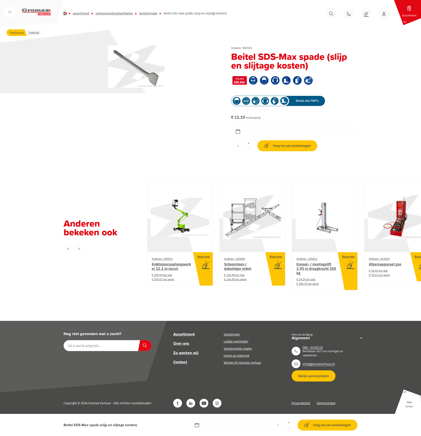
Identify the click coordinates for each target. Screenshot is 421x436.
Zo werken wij (185, 353)
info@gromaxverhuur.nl (319, 364)
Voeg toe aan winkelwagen (292, 145)
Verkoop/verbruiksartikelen (114, 13)
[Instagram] (217, 403)
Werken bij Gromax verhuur (242, 362)
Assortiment (81, 13)
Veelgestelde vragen (238, 348)
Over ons (181, 343)
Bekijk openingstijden (313, 376)
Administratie (326, 403)
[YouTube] (204, 403)
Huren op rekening (236, 355)
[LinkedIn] (190, 403)
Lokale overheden (236, 341)
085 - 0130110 (313, 347)
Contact (180, 362)
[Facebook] (177, 403)
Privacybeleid (300, 403)
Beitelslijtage (148, 13)
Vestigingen (232, 334)
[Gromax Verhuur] (36, 12)
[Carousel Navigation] (96, 248)
